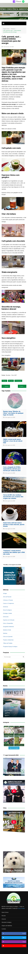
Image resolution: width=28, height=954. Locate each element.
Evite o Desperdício (8, 623)
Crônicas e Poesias (8, 600)
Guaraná (19, 380)
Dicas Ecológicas (7, 610)
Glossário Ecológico (6, 922)
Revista (4, 915)
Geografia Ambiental (8, 626)
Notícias (5, 633)
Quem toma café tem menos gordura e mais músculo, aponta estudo (13, 524)
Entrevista (5, 616)
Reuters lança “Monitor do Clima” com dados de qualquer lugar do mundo (13, 413)
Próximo (21, 386)
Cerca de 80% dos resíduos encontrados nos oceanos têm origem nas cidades (13, 496)
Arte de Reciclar (7, 596)
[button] (9, 731)
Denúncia (5, 606)
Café (11, 380)
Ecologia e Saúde (7, 613)
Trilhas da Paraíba (7, 643)
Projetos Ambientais (8, 640)
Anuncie (4, 919)
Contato (4, 929)
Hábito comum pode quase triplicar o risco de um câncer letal (12, 441)
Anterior (7, 386)
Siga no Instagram (14, 748)
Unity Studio (21, 908)
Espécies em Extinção (8, 620)
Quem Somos (5, 912)
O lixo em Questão (7, 636)
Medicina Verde (7, 630)
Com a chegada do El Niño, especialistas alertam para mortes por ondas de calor (12, 468)
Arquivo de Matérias (7, 925)
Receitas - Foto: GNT (11, 375)
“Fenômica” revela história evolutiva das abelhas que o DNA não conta (14, 552)
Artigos (5, 593)
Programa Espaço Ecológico (10, 646)
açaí (5, 380)
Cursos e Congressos (8, 603)
